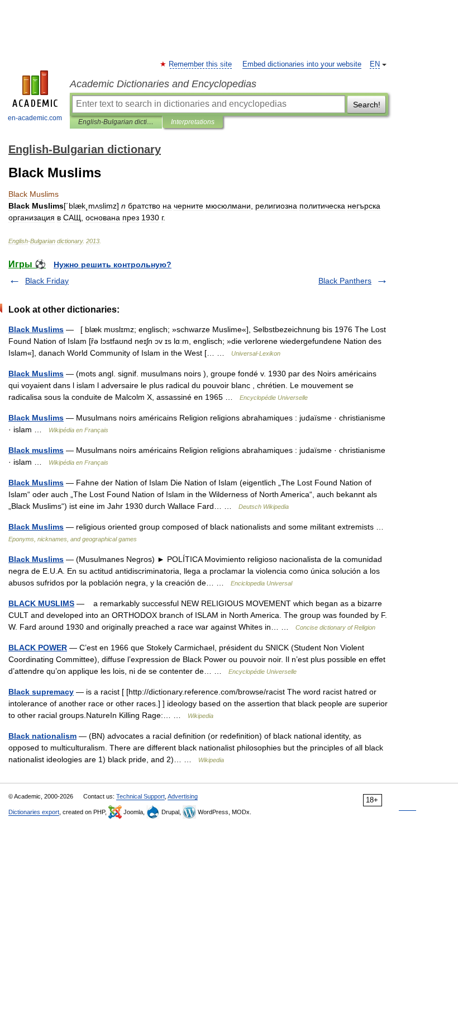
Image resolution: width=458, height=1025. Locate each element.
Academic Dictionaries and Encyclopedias (163, 83)
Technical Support (140, 796)
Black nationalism (42, 735)
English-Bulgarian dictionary (116, 122)
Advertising (183, 796)
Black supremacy (41, 691)
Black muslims (36, 450)
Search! (366, 104)
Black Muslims (36, 329)
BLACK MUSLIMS (41, 603)
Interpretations (192, 122)
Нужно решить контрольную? (112, 264)
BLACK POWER (37, 647)
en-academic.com (35, 118)
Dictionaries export (33, 812)
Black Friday (47, 280)
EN (375, 64)
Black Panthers (344, 280)
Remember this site (201, 64)
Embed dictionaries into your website (301, 64)
